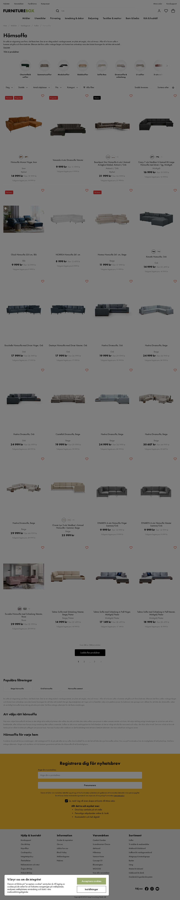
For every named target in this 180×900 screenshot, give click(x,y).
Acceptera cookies (91, 881)
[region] (56, 885)
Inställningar (91, 889)
